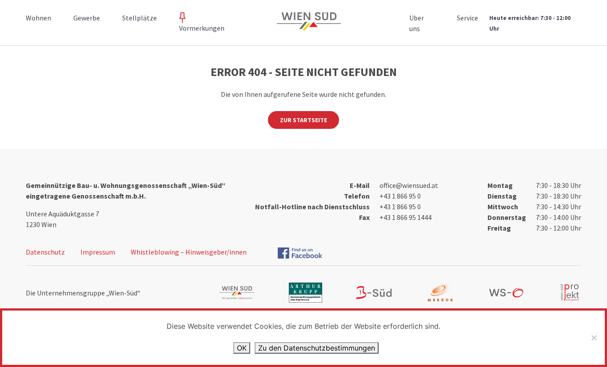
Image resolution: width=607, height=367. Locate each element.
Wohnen (38, 17)
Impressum (97, 251)
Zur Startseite (303, 120)
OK (242, 347)
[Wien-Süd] (307, 26)
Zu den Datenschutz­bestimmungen (316, 347)
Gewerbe (86, 17)
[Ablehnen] (593, 337)
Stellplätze (139, 17)
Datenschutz (45, 251)
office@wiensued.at (408, 185)
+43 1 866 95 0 (400, 195)
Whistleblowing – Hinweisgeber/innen (189, 251)
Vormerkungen (201, 28)
